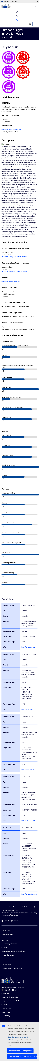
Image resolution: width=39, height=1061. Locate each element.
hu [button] (17, 16)
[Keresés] (30, 24)
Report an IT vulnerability (10, 997)
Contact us (5, 993)
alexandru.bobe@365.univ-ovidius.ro (14, 257)
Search (17, 20)
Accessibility (6, 1016)
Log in (17, 12)
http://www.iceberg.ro (28, 647)
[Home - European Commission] (6, 6)
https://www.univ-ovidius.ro (11, 282)
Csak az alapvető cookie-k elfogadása (23, 1056)
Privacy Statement (8, 955)
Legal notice (6, 1012)
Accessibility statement (9, 944)
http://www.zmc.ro (27, 769)
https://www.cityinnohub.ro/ (11, 130)
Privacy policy (6, 1008)
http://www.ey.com (28, 821)
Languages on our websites (11, 1001)
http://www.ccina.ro (28, 709)
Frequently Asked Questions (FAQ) (13, 951)
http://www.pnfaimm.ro (29, 894)
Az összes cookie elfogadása (20, 1051)
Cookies (4, 1004)
